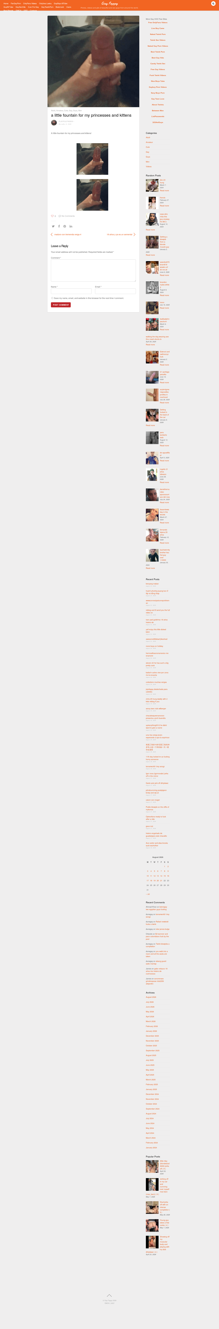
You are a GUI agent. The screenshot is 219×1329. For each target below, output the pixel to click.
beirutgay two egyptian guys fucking (156, 908)
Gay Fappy (108, 1300)
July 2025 (150, 1060)
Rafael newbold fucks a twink (157, 922)
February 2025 (152, 1084)
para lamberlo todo (163, 435)
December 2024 (152, 1094)
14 (161, 875)
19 (154, 880)
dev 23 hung (162, 181)
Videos (148, 166)
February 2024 (152, 1142)
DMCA (18, 10)
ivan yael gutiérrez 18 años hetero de (157, 620)
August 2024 (151, 1113)
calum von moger (153, 799)
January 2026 (151, 1031)
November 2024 (152, 1099)
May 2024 (150, 1128)
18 (151, 880)
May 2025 (150, 1069)
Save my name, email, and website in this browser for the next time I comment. (89, 298)
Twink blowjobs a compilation (157, 945)
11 (151, 875)
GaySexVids (21, 7)
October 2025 (151, 1045)
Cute (66, 110)
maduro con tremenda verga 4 (67, 234)
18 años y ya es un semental (114, 234)
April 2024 (150, 1133)
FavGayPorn (16, 3)
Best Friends (8, 10)
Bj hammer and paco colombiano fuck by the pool (157, 936)
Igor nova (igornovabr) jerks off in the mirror (157, 774)
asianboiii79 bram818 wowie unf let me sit (164, 266)
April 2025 (150, 1074)
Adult (53, 110)
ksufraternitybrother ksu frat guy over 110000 (165, 554)
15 (165, 875)
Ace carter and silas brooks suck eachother (157, 844)
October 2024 (151, 1103)
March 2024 (151, 1137)
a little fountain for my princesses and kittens (91, 115)
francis (162, 197)
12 (154, 875)
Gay (70, 110)
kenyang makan (152, 583)
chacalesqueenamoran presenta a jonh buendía (156, 716)
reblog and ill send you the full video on (158, 611)
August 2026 (151, 997)
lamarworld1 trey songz (155, 766)
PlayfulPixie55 (66, 121)
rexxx (162, 302)
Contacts (33, 10)
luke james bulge (162, 929)
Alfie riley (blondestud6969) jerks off (164, 1165)
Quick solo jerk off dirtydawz (157, 783)
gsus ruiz (149, 826)
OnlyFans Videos (30, 3)
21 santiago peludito (164, 373)
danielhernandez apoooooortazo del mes (165, 493)
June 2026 (150, 1006)
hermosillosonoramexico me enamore (157, 654)
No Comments (68, 215)
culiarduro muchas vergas (156, 682)
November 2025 (152, 1040)
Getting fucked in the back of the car (164, 413)
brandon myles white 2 (164, 284)
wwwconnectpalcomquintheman (157, 601)
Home (6, 3)
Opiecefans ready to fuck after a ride (156, 817)
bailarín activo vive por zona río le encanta (157, 673)
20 (158, 880)
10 (148, 875)
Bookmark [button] (60, 7)
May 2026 (150, 1011)
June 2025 (150, 1065)
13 (158, 875)
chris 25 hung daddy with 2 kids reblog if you (156, 700)
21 (161, 880)
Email (98, 286)
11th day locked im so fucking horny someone (158, 757)
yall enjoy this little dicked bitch (156, 630)
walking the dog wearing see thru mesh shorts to (157, 337)
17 (148, 880)
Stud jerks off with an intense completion (165, 1207)
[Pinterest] (65, 226)
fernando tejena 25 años (163, 532)
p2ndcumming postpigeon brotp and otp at (156, 791)
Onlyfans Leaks (45, 3)
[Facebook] (59, 226)
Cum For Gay (33, 7)
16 (168, 875)
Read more (164, 190)
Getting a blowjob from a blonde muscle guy (164, 241)
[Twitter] (54, 226)
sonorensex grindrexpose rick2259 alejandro (155, 981)
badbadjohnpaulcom (164, 320)
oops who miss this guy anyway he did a (164, 218)
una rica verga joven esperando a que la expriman (157, 736)
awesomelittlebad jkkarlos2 (156, 639)
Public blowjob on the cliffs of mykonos (157, 808)
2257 (25, 10)
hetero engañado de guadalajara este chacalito (156, 834)
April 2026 (150, 1016)
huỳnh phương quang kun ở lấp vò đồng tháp (157, 592)
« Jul (148, 894)
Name (54, 286)
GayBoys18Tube (60, 3)
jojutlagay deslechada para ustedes (156, 690)
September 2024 (152, 1108)
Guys (75, 110)
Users (68, 7)
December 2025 (152, 1035)
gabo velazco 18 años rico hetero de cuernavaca (156, 971)
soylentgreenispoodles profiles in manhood (164, 393)
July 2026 (150, 1002)
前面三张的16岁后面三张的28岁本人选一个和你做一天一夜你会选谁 (157, 747)
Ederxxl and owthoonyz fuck (165, 354)
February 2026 (152, 1026)
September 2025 (152, 1050)
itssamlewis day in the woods (164, 512)
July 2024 (150, 1118)
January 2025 (151, 1089)
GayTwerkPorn (47, 7)
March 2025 (151, 1079)
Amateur (59, 110)
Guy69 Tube (8, 7)
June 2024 (150, 1123)
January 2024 (151, 1147)
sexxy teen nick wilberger (156, 708)
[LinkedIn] (72, 226)
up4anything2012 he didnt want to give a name (156, 726)
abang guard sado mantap (156, 962)
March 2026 (151, 1021)
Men (80, 110)
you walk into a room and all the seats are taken (157, 954)
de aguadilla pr (165, 453)
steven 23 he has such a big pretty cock (157, 664)
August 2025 (151, 1055)
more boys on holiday (154, 646)
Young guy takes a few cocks (164, 1222)
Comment (56, 257)
